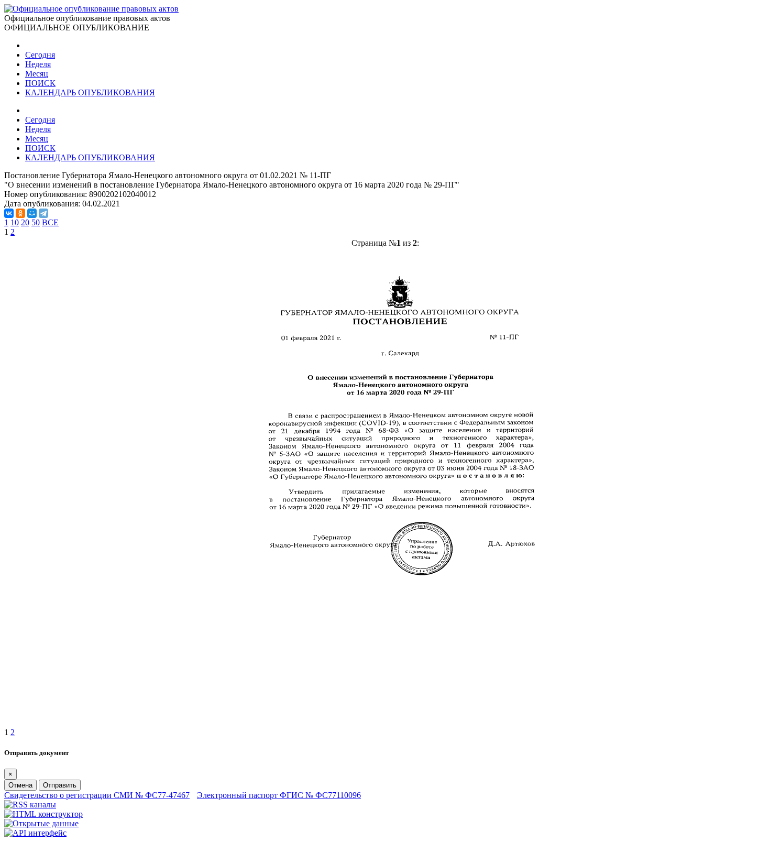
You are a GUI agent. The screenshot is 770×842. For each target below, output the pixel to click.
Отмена (20, 785)
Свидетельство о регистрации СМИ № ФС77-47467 (97, 795)
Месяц (36, 73)
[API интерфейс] (35, 832)
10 (14, 222)
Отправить (59, 785)
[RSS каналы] (30, 804)
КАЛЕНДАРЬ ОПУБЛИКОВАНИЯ (90, 92)
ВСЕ (50, 222)
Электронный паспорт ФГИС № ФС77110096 (279, 795)
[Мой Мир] (32, 213)
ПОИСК (40, 83)
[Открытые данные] (41, 823)
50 (35, 222)
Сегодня (40, 54)
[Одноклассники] (20, 213)
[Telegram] (43, 213)
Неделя (38, 64)
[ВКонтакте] (9, 213)
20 (25, 222)
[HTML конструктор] (43, 814)
